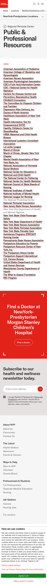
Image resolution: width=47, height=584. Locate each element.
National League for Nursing (17, 196)
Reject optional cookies (23, 581)
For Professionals (12, 485)
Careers (7, 503)
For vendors (9, 514)
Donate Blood (10, 473)
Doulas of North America (16, 112)
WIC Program (10, 277)
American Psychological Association (22, 81)
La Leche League (12, 146)
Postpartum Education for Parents (20, 243)
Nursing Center (11, 237)
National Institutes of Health (17, 190)
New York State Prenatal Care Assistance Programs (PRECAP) (19, 233)
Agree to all (23, 576)
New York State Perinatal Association (22, 227)
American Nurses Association (18, 78)
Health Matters (11, 447)
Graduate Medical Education (17, 488)
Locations (15, 10)
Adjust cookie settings (11, 565)
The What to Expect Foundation (19, 274)
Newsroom (8, 451)
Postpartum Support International (20, 255)
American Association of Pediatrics (21, 68)
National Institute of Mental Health (21, 193)
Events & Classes (12, 454)
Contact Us (8, 436)
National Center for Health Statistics (22, 181)
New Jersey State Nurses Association (22, 206)
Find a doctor (23, 342)
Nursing (7, 492)
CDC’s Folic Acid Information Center (21, 84)
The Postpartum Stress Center (18, 252)
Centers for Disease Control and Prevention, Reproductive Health (20, 95)
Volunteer (8, 469)
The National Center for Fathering (20, 178)
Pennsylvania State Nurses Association (23, 240)
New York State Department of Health (22, 221)
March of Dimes (11, 149)
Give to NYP (9, 466)
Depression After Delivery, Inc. (19, 109)
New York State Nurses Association (21, 224)
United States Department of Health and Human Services (21, 264)
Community (9, 432)
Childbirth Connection (14, 100)
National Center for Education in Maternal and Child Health (19, 173)
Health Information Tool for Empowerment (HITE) (17, 123)
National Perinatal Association (19, 202)
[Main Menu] (42, 4)
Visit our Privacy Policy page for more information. (23, 569)
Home (5, 10)
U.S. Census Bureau (13, 259)
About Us (8, 428)
